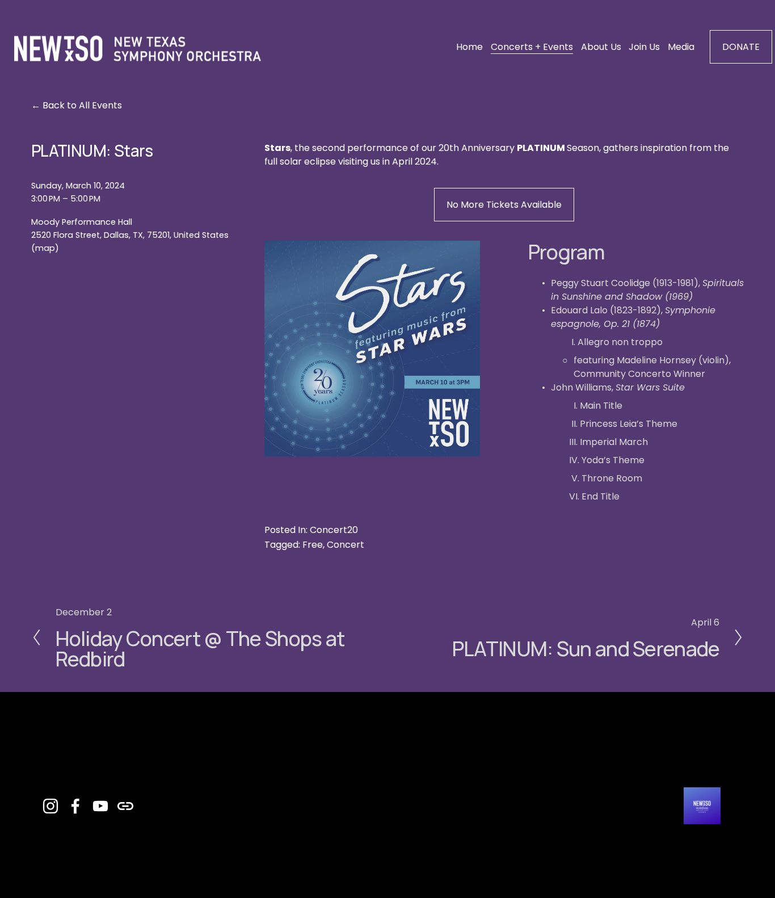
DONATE (741, 46)
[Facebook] (75, 806)
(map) (45, 248)
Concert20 (334, 529)
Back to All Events (82, 105)
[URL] (125, 806)
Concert (345, 544)
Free (312, 544)
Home (469, 46)
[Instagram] (50, 806)
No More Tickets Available (504, 204)
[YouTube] (100, 806)
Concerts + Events (532, 46)
